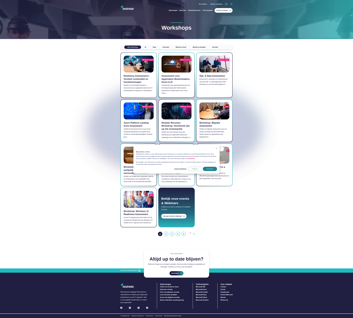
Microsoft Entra (201, 294)
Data (154, 47)
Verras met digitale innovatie (170, 297)
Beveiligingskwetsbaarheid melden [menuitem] (173, 315)
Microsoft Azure (201, 289)
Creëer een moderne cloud (169, 287)
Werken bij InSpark (216, 4)
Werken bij (224, 300)
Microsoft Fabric (201, 297)
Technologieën (207, 10)
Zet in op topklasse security (169, 292)
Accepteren (210, 169)
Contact (223, 287)
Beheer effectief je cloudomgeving (172, 300)
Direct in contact (222, 10)
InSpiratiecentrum (194, 10)
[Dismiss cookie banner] (216, 148)
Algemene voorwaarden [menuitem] (138, 315)
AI (145, 47)
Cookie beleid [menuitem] (158, 315)
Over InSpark (203, 4)
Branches (182, 10)
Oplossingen (173, 10)
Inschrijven (175, 273)
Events (223, 289)
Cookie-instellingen (180, 169)
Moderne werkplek (199, 47)
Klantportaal (225, 292)
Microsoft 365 (200, 287)
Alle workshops (132, 47)
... (187, 233)
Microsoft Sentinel (202, 300)
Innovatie (166, 47)
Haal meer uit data (166, 289)
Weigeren (195, 169)
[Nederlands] (226, 4)
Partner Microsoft (227, 294)
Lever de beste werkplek (168, 294)
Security (215, 47)
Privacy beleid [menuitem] (149, 315)
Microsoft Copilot (202, 292)
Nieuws (223, 297)
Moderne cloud (181, 47)
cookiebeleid (191, 158)
